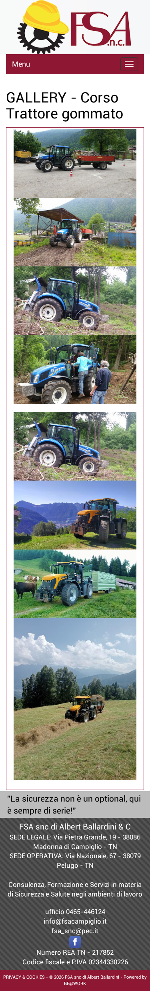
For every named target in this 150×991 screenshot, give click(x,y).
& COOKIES (33, 977)
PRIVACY (12, 977)
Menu (21, 64)
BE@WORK (75, 983)
